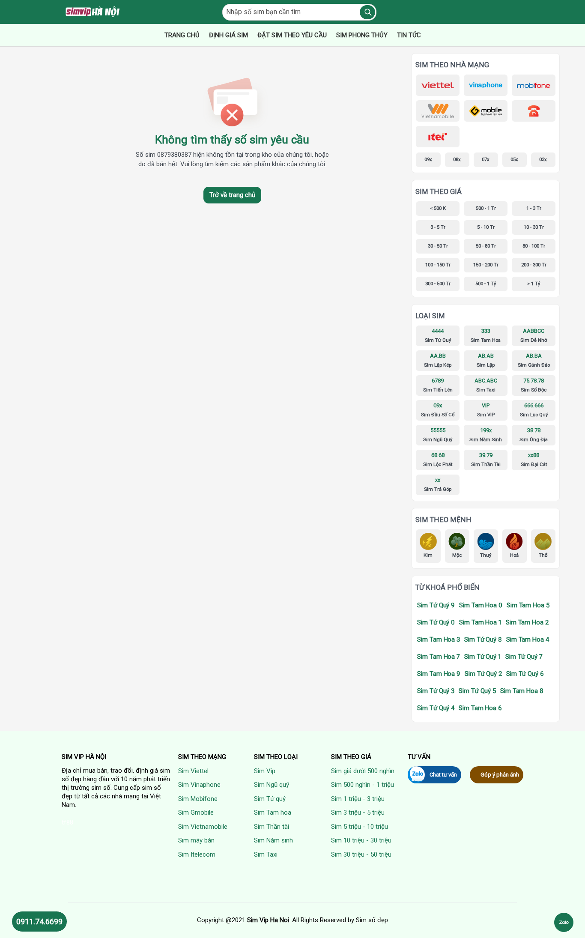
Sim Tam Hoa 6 (480, 708)
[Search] (367, 12)
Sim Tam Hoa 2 (527, 622)
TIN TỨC (409, 35)
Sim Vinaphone (199, 785)
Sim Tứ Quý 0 (436, 622)
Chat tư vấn (443, 774)
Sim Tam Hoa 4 (527, 639)
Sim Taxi (266, 854)
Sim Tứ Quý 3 (435, 691)
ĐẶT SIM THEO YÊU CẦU (292, 35)
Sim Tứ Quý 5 (477, 691)
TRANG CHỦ (182, 35)
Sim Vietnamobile (202, 826)
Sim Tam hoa (272, 812)
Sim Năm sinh (273, 840)
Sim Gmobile (196, 812)
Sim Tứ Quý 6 (525, 674)
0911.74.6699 (39, 921)
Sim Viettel (193, 771)
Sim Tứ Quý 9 (436, 605)
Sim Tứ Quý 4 (435, 708)
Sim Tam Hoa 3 (438, 639)
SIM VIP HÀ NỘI (84, 757)
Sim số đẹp (372, 920)
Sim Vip (264, 771)
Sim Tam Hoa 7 (438, 656)
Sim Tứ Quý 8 (483, 639)
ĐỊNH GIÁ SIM (228, 35)
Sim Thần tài (271, 826)
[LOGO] (93, 12)
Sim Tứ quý (270, 799)
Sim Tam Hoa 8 (521, 691)
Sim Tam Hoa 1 (480, 622)
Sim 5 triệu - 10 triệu (359, 826)
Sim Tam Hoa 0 (480, 605)
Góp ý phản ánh (500, 774)
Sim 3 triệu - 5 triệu (358, 812)
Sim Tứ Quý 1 (482, 656)
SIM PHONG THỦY (362, 35)
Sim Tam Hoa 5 (528, 605)
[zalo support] (563, 922)
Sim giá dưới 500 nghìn (362, 771)
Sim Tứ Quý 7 (524, 656)
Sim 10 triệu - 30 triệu (361, 840)
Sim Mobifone (198, 799)
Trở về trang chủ (232, 195)
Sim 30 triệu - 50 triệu (361, 854)
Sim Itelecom (196, 854)
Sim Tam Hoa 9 (438, 674)
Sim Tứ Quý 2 (483, 674)
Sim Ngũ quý (271, 785)
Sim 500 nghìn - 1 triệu (362, 785)
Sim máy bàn (196, 840)
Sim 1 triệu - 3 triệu (358, 799)
